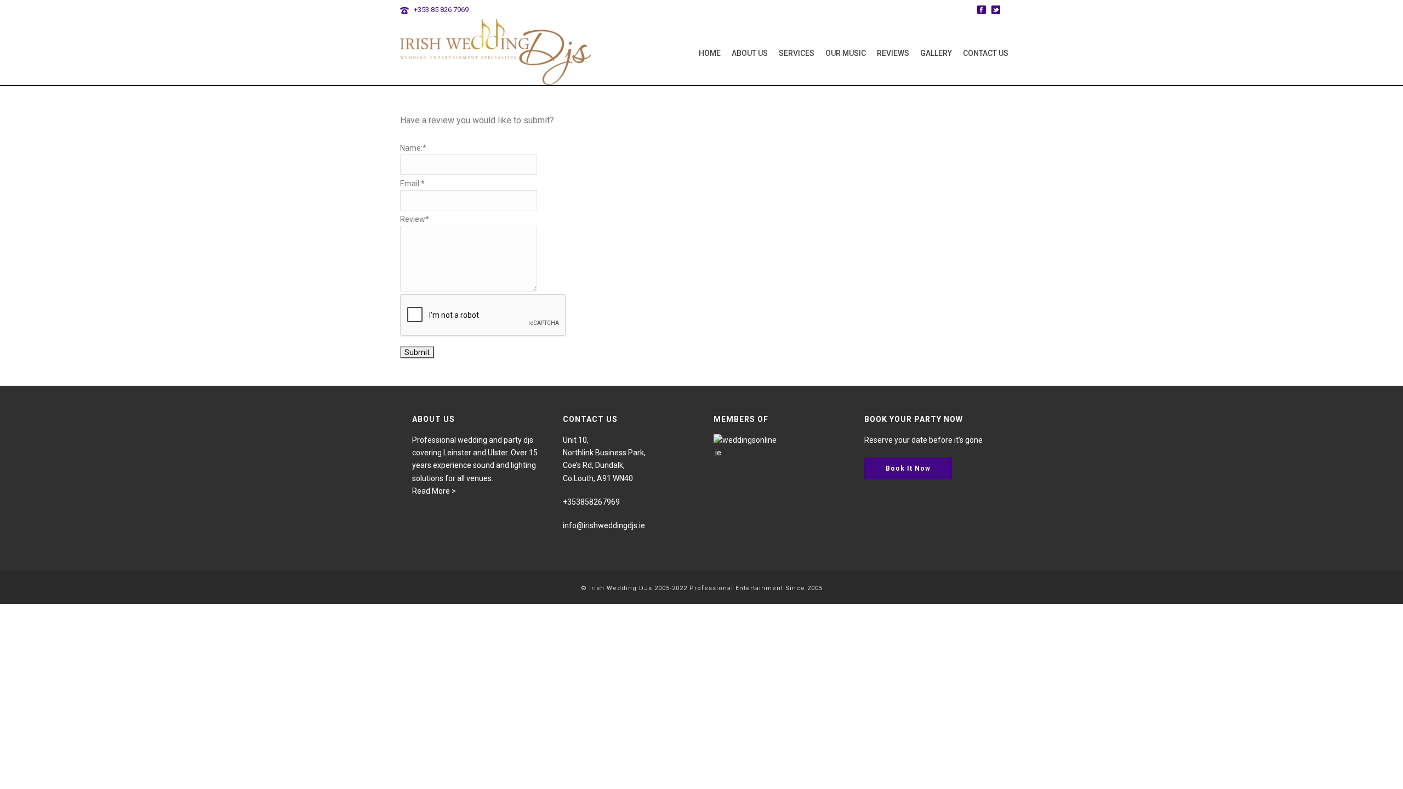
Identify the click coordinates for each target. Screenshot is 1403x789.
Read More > (434, 491)
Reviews (893, 53)
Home (710, 53)
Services (796, 53)
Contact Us (985, 53)
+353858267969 (591, 502)
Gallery (936, 53)
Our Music (845, 53)
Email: (412, 183)
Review (414, 219)
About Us (750, 53)
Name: (413, 148)
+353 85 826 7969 (441, 9)
